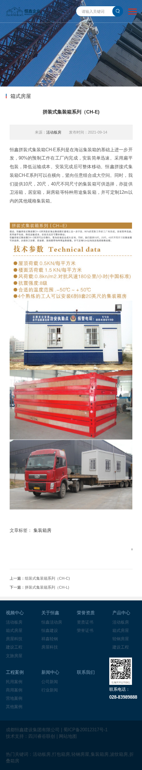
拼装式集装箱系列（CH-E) (71, 112)
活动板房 (53, 132)
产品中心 (121, 612)
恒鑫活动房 (51, 622)
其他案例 (14, 706)
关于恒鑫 (50, 612)
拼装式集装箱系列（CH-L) (47, 587)
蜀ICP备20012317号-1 (85, 729)
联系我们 (86, 672)
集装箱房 (42, 530)
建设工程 (14, 647)
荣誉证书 (85, 630)
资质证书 (85, 622)
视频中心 (15, 612)
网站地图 (68, 736)
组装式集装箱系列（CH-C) (47, 578)
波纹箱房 (119, 754)
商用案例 (14, 690)
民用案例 (14, 681)
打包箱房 (61, 754)
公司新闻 (49, 681)
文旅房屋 (14, 655)
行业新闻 (49, 690)
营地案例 (14, 698)
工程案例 (15, 672)
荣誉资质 (86, 612)
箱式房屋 (14, 630)
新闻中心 (50, 672)
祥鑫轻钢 (49, 638)
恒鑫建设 (49, 630)
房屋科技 (14, 638)
